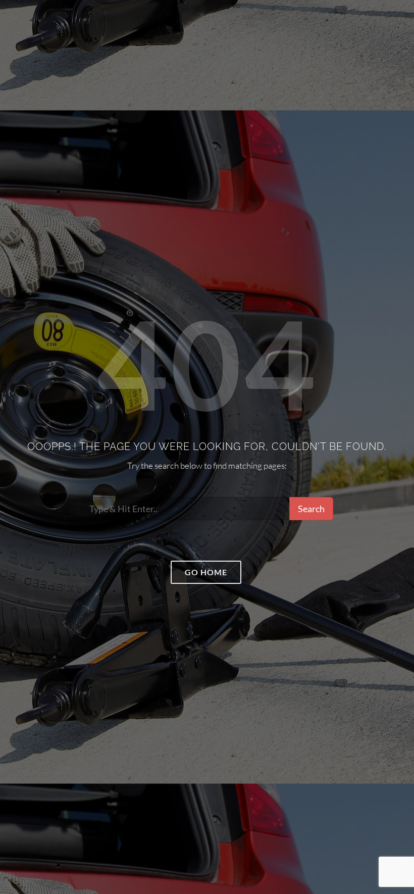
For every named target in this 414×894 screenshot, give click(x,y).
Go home (206, 572)
